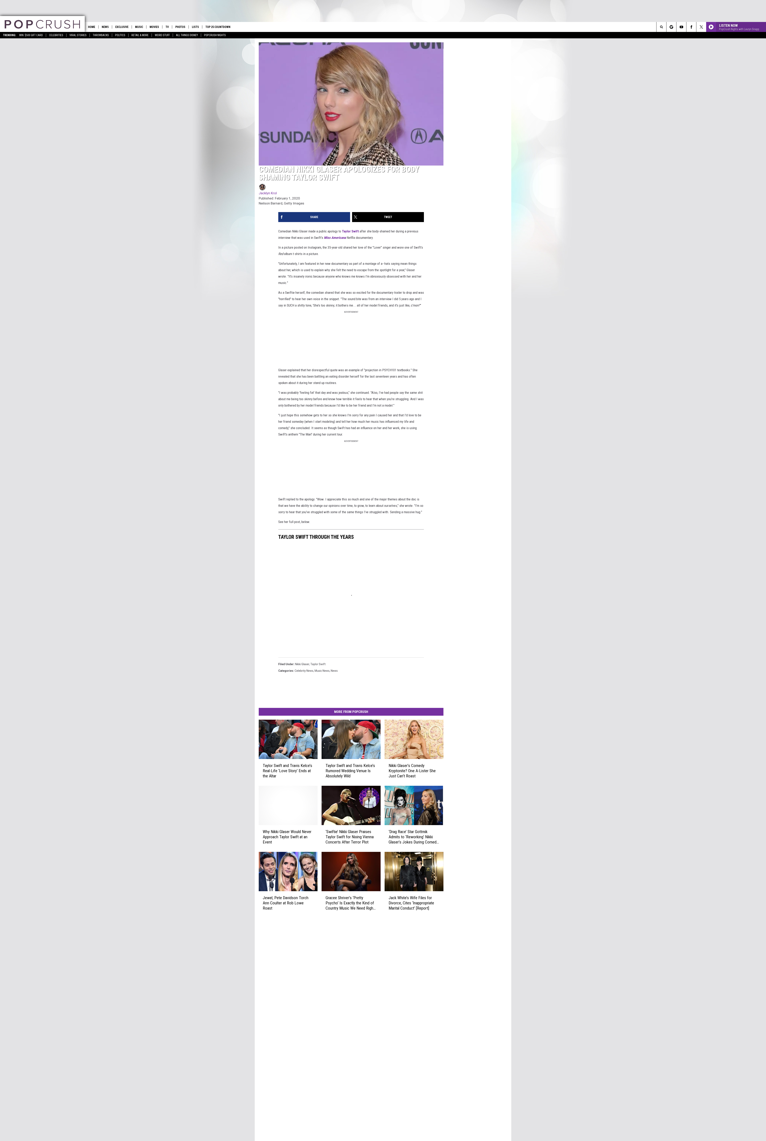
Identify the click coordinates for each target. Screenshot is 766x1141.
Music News (322, 670)
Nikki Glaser (302, 664)
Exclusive (121, 27)
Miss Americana (335, 238)
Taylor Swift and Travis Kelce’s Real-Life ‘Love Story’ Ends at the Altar (287, 770)
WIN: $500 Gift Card (31, 35)
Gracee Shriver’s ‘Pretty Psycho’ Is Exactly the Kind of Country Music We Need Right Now (350, 903)
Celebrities (56, 35)
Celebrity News (304, 670)
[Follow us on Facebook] (691, 27)
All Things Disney (187, 35)
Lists (195, 27)
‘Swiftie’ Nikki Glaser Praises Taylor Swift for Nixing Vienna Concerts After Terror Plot (350, 836)
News (105, 27)
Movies (154, 27)
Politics (120, 35)
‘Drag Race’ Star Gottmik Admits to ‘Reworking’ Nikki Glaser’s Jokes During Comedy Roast (413, 837)
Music (139, 27)
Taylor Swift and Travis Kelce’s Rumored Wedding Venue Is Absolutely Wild (350, 770)
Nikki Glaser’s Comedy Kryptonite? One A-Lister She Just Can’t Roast (412, 770)
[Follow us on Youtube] (681, 27)
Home (91, 27)
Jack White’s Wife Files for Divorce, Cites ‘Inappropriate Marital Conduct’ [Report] (411, 902)
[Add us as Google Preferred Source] (671, 27)
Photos (180, 27)
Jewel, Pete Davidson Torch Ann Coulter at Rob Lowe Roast (285, 902)
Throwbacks (101, 35)
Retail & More (140, 35)
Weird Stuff (162, 35)
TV (167, 27)
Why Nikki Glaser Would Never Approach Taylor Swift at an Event (287, 836)
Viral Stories (78, 35)
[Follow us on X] (701, 27)
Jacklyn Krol (268, 193)
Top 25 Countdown (217, 27)
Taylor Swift (350, 231)
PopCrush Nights (215, 35)
